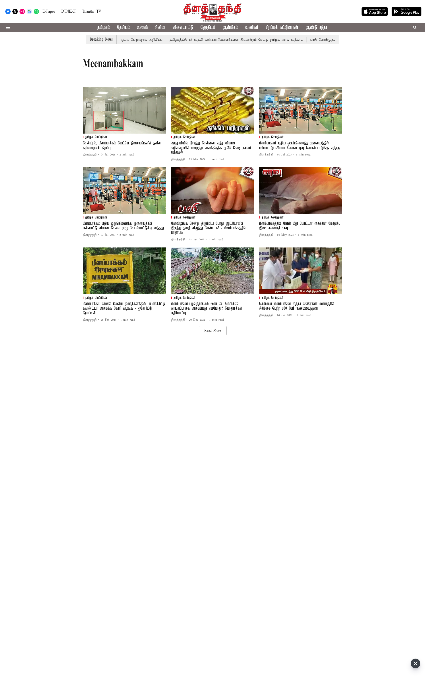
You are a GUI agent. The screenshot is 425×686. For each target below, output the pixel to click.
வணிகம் (252, 27)
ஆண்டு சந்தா (316, 27)
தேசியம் (123, 27)
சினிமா (160, 27)
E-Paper (48, 11)
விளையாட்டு (183, 27)
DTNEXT (68, 11)
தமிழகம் (103, 27)
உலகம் (142, 27)
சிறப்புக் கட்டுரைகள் (282, 27)
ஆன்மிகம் (230, 27)
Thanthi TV (91, 11)
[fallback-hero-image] (124, 110)
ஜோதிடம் (208, 27)
